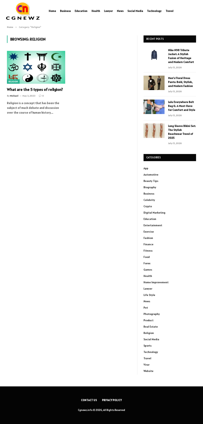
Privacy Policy (112, 400)
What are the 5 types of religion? (35, 89)
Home (52, 11)
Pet (146, 307)
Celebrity (149, 200)
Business (65, 11)
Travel (169, 11)
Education (81, 11)
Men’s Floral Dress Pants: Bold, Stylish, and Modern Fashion (180, 82)
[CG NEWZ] (23, 11)
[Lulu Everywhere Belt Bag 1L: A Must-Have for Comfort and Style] (154, 107)
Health (96, 11)
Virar (146, 364)
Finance (148, 244)
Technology (154, 11)
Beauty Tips (151, 181)
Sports (147, 345)
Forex (147, 263)
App (146, 168)
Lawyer (108, 11)
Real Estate (151, 326)
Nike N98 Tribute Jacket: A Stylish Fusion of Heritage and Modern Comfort (181, 56)
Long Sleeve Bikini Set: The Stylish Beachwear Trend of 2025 (182, 132)
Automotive (151, 174)
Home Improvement (156, 282)
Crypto (148, 206)
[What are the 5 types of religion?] (36, 67)
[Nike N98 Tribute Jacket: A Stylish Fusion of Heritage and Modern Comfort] (154, 55)
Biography (150, 187)
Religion (13, 81)
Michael (14, 95)
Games (148, 269)
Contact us (89, 400)
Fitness (148, 250)
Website (148, 371)
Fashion (148, 238)
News (120, 11)
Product (148, 320)
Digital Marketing (154, 212)
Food (147, 257)
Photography (152, 314)
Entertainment (153, 225)
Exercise (149, 231)
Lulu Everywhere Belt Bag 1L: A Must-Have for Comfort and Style (181, 106)
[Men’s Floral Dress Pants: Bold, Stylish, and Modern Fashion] (154, 83)
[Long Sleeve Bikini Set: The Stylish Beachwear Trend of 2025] (154, 131)
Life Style (149, 295)
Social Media (135, 11)
